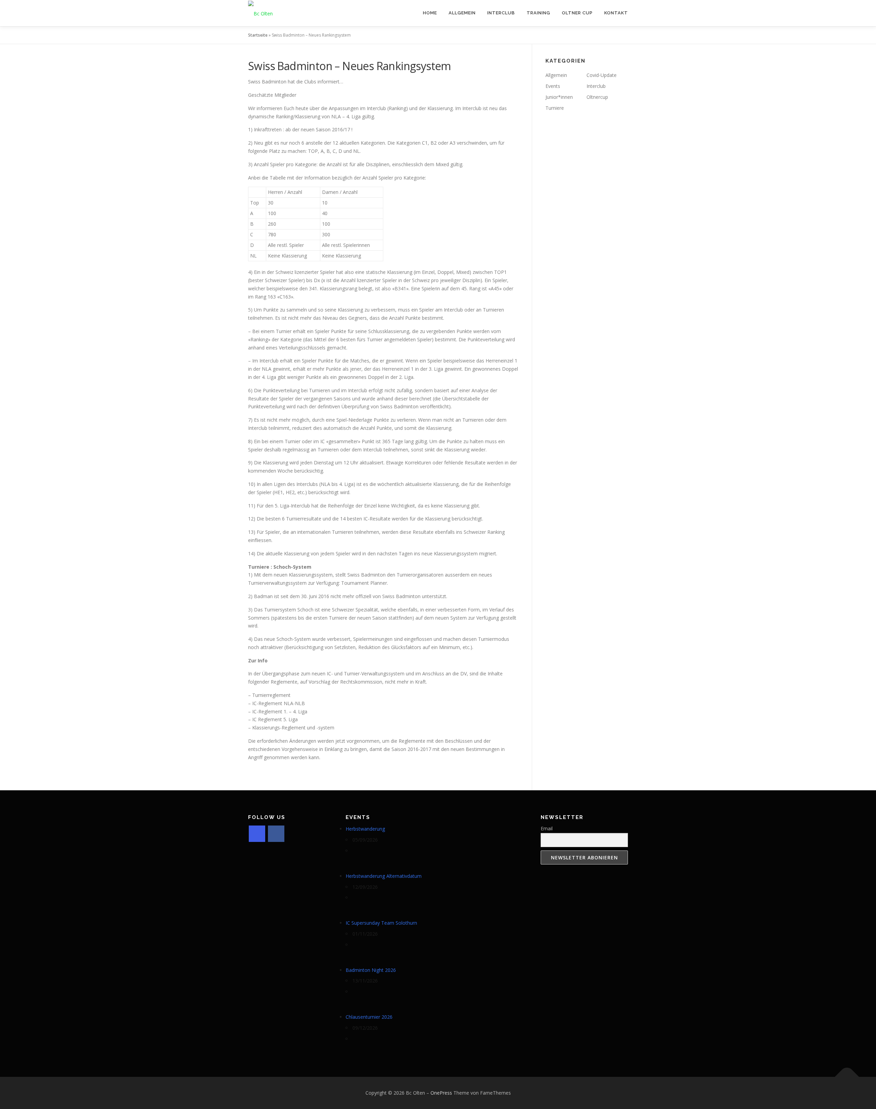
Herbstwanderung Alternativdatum (384, 876)
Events (552, 86)
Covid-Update (602, 75)
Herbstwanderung (365, 829)
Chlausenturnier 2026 (369, 1017)
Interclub (501, 12)
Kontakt (616, 12)
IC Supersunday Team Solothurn (381, 923)
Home (430, 12)
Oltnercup (597, 97)
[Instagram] (257, 834)
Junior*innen (559, 97)
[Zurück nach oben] (847, 1077)
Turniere (554, 108)
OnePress (441, 1093)
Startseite (258, 35)
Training (538, 12)
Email (547, 828)
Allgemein (462, 12)
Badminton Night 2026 (371, 970)
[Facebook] (276, 834)
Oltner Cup (577, 12)
